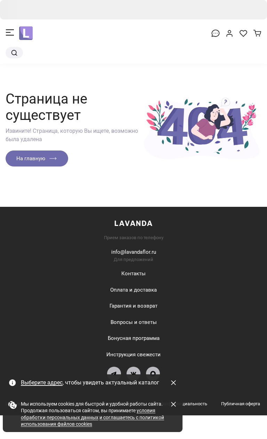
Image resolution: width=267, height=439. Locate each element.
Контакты (133, 273)
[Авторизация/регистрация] (229, 33)
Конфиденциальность (183, 403)
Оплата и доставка (133, 290)
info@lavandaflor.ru (133, 252)
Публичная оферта (240, 403)
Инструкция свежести (133, 354)
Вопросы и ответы (134, 322)
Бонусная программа (134, 338)
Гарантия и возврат (133, 306)
